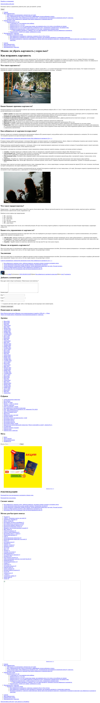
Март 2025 (6, 342)
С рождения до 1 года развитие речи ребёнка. (22, 23)
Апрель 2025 (7, 341)
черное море (8, 577)
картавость (68, 274)
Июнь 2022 (7, 377)
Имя (2, 295)
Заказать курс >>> (50, 488)
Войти (5, 437)
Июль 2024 (7, 350)
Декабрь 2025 (7, 329)
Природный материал (10, 535)
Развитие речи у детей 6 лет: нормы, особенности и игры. (25, 31)
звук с (6, 549)
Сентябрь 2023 (8, 360)
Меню (2, 9)
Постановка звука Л (9, 419)
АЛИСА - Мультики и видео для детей (15, 518)
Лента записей (7, 438)
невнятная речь (9, 560)
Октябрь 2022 (7, 372)
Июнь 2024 (7, 352)
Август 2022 (7, 374)
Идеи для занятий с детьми (11, 406)
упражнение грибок (10, 575)
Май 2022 (6, 379)
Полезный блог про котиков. (8, 498)
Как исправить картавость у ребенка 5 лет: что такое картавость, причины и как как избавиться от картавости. (42, 30)
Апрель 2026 (7, 325)
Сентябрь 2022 (8, 373)
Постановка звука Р (9, 420)
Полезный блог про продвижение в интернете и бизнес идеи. (17, 495)
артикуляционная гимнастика (12, 537)
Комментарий (4, 292)
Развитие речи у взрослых (11, 430)
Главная (6, 12)
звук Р (62, 274)
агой (6, 536)
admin (9, 274)
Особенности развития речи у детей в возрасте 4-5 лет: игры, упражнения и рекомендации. (34, 29)
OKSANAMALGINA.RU (7, 4)
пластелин (7, 564)
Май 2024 (6, 353)
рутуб (6, 571)
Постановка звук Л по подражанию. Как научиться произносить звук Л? (23, 269)
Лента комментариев (9, 440)
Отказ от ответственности (11, 532)
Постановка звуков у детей (11, 423)
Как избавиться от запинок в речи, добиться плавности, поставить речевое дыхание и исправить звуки (31, 263)
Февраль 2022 (7, 383)
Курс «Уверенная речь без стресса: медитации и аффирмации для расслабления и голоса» (31, 16)
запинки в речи (9, 546)
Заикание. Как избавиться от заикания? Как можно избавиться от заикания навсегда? (29, 19)
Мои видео (7, 413)
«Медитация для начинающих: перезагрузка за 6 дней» (21, 15)
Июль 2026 (7, 321)
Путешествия (7, 426)
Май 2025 (6, 339)
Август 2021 (7, 388)
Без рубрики (7, 401)
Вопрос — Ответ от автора (11, 403)
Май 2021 (6, 391)
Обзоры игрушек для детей (11, 415)
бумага (6, 540)
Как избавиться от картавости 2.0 (14, 523)
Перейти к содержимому (7, 1)
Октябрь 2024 (7, 348)
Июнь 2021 (7, 390)
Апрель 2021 (7, 393)
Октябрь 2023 (7, 359)
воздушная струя (9, 542)
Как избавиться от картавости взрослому (46, 274)
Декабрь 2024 (7, 345)
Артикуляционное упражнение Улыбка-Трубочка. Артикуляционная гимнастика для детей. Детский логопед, (33, 266)
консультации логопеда (11, 557)
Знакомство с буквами (10, 519)
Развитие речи (7, 429)
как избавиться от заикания (12, 554)
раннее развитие (9, 568)
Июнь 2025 (7, 338)
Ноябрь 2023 (7, 357)
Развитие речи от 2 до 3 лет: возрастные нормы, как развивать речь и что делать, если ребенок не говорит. (38, 26)
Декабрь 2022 (7, 369)
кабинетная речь (9, 553)
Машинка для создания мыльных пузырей (16, 528)
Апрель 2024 (7, 355)
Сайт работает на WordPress (21, 701)
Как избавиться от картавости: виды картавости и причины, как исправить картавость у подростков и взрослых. (40, 37)
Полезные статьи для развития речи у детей (15, 417)
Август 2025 (7, 335)
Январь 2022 (7, 384)
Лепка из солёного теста (10, 412)
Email (2, 298)
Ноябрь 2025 (7, 331)
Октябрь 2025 (7, 332)
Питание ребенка (8, 416)
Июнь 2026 (7, 322)
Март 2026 (6, 327)
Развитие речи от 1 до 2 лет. (17, 24)
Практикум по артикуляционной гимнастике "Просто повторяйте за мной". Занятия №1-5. (28, 425)
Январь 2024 (7, 356)
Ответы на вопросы (10, 530)
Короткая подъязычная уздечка (13, 526)
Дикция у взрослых (9, 405)
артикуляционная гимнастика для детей (15, 539)
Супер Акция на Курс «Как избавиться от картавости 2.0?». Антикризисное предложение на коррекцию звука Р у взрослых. (40, 17)
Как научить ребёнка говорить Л (13, 525)
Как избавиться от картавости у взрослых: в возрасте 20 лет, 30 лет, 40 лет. (30, 36)
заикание (7, 543)
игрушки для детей (10, 552)
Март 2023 (6, 366)
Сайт (2, 300)
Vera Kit (7, 516)
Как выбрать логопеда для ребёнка (14, 522)
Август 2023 (7, 362)
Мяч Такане (8, 529)
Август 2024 (7, 349)
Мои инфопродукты (9, 13)
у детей (6, 574)
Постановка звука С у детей (12, 533)
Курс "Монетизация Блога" (11, 410)
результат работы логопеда (12, 570)
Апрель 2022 (7, 380)
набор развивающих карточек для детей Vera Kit (17, 559)
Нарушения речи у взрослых (11, 33)
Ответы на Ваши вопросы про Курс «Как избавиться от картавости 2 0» (23, 267)
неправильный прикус (11, 561)
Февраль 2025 (7, 343)
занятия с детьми (9, 545)
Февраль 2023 (7, 367)
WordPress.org (7, 441)
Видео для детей (8, 402)
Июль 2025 (7, 336)
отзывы (6, 563)
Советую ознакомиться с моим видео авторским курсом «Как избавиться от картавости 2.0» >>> (26, 138)
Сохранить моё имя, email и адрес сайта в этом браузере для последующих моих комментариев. (27, 303)
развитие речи (8, 567)
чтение (6, 578)
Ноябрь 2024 (7, 346)
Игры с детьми (8, 521)
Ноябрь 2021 (7, 387)
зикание (7, 550)
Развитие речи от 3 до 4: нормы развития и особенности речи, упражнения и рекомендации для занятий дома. (39, 27)
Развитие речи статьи (9, 20)
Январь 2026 (7, 328)
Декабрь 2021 (7, 386)
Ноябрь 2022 (7, 370)
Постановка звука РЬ (9, 422)
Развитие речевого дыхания (11, 427)
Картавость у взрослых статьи (15, 34)
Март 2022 (6, 381)
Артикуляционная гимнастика (12, 399)
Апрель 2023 (7, 364)
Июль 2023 (7, 363)
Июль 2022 (7, 376)
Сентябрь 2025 (8, 334)
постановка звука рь (10, 566)
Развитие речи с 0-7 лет (13, 22)
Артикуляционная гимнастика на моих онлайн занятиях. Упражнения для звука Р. (26, 264)
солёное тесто (8, 573)
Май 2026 (6, 324)
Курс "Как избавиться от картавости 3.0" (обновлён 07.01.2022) (21, 409)
